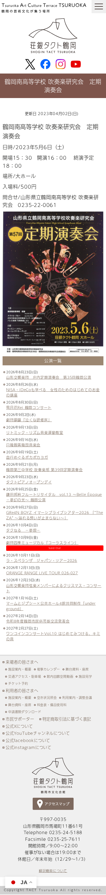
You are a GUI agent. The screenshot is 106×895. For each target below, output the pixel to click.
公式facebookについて (28, 740)
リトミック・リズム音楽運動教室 (34, 432)
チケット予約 (18, 683)
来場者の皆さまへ (22, 662)
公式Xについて (19, 726)
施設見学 (85, 676)
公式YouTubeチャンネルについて (38, 733)
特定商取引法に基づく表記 (66, 719)
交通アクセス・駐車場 (24, 676)
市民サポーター (20, 719)
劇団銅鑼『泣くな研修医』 (29, 420)
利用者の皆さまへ (22, 691)
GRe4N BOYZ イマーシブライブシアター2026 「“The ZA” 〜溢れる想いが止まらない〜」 (54, 515)
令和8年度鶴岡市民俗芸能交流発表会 (38, 621)
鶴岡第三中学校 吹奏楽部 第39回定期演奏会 (44, 469)
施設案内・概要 (19, 669)
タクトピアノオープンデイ (29, 482)
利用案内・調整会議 (77, 697)
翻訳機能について (53, 870)
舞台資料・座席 (77, 669)
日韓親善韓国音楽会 (23, 445)
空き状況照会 (47, 697)
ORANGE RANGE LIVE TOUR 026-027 (42, 573)
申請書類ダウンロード (24, 711)
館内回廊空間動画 (60, 676)
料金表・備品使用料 (52, 704)
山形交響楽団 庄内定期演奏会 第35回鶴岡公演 (48, 377)
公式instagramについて (28, 747)
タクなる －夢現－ (23, 530)
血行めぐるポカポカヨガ (27, 457)
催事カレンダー (48, 669)
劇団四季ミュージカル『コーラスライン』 (42, 542)
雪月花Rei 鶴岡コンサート (28, 407)
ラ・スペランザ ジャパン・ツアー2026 (41, 560)
